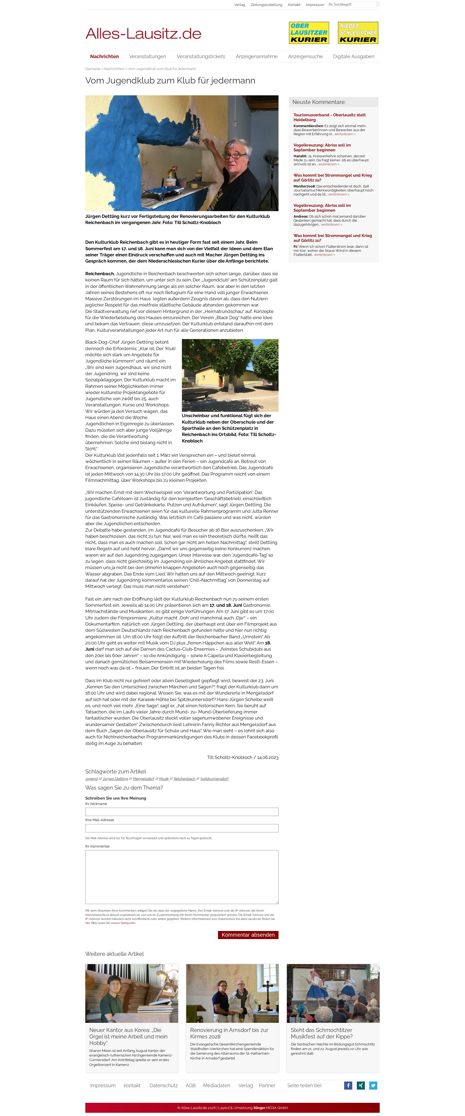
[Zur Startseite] (182, 30)
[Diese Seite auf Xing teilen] (361, 1085)
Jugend (91, 779)
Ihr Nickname (96, 804)
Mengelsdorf (143, 779)
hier (87, 923)
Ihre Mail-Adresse (99, 820)
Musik (164, 779)
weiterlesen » (345, 134)
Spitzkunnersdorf (214, 779)
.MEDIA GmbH (271, 1108)
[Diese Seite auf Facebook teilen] (348, 1085)
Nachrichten (114, 69)
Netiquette (128, 923)
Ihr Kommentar (97, 846)
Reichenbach (184, 779)
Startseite (93, 69)
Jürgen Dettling (115, 779)
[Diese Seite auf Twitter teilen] (373, 1085)
